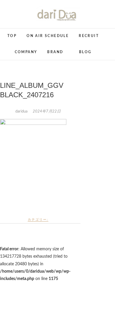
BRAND (55, 52)
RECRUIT (89, 36)
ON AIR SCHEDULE (48, 36)
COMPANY (26, 52)
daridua (21, 111)
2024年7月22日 (47, 111)
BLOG (85, 52)
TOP (12, 36)
